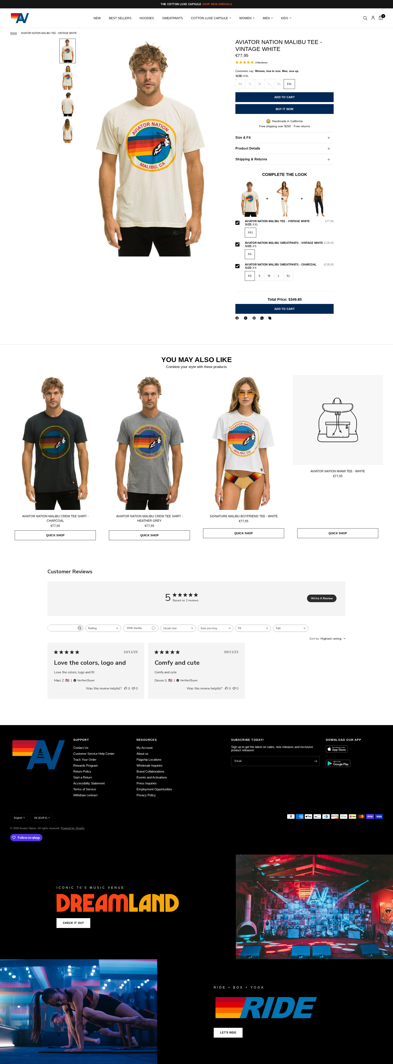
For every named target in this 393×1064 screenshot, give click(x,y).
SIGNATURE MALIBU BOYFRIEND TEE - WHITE (244, 516)
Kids (284, 18)
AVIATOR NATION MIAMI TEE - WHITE (338, 471)
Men (266, 18)
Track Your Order (84, 759)
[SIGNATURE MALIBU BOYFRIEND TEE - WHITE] (244, 442)
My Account (144, 747)
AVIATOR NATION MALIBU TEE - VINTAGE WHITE (289, 221)
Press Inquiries (147, 783)
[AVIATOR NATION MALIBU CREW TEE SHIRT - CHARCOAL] (55, 442)
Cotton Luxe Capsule (209, 18)
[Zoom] (214, 47)
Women (245, 18)
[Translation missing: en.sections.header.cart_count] (380, 18)
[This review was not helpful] (133, 688)
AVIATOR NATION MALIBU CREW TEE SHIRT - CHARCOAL (55, 518)
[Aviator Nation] (196, 907)
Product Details (247, 148)
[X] (246, 318)
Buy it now (285, 109)
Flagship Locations (149, 759)
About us (142, 753)
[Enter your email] (316, 761)
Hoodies (147, 18)
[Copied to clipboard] (270, 318)
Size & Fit (243, 137)
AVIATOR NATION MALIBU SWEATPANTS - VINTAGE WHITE (289, 243)
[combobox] (103, 628)
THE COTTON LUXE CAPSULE (196, 4)
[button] (73, 923)
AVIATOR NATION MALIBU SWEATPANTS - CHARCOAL (289, 264)
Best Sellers (120, 18)
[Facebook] (237, 318)
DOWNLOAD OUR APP (343, 739)
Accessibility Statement (89, 783)
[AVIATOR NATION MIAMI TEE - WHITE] (338, 420)
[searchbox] (62, 628)
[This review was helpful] (125, 688)
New (97, 18)
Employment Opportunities (154, 789)
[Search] (365, 18)
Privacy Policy (146, 795)
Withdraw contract (85, 795)
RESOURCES (147, 739)
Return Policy (82, 771)
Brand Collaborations (150, 771)
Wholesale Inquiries (150, 765)
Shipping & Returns (251, 159)
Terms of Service (84, 789)
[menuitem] (97, 18)
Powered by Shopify (73, 828)
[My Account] (373, 18)
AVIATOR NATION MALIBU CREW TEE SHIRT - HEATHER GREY (149, 518)
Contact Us (80, 747)
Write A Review (322, 598)
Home (13, 33)
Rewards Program (85, 765)
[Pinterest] (255, 318)
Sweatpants (172, 18)
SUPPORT (81, 739)
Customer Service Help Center (93, 753)
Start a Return (82, 777)
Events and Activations (152, 777)
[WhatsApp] (262, 318)
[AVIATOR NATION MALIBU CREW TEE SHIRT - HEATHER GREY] (149, 442)
